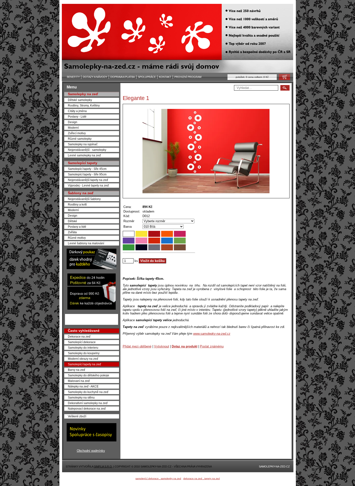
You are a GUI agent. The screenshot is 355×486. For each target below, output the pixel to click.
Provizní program (187, 76)
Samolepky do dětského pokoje (88, 375)
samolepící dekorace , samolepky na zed (158, 478)
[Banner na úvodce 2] (91, 308)
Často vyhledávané (83, 331)
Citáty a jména (77, 111)
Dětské (72, 221)
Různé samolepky (80, 138)
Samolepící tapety (82, 163)
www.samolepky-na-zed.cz (211, 333)
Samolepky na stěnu (81, 397)
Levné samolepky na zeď (84, 155)
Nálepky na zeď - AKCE (83, 386)
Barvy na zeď (76, 369)
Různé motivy (77, 237)
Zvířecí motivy (77, 133)
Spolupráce (147, 76)
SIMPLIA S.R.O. (103, 466)
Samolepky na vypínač (83, 144)
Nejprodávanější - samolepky (87, 149)
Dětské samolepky (80, 99)
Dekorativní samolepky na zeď (87, 403)
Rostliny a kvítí (77, 204)
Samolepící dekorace (82, 342)
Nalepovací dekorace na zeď (87, 408)
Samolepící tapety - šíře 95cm (87, 174)
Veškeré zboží (77, 416)
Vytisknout (161, 346)
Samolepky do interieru (83, 347)
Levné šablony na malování (86, 243)
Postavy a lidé (77, 226)
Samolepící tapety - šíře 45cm (87, 168)
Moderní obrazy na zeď (83, 358)
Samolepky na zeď (83, 94)
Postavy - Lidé (77, 116)
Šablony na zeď (80, 193)
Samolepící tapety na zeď (84, 364)
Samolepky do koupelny (83, 353)
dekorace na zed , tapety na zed (201, 478)
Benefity (73, 76)
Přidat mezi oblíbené (137, 346)
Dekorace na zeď (79, 336)
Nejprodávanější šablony (84, 198)
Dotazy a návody (95, 76)
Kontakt (165, 76)
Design (72, 122)
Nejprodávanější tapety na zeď (88, 179)
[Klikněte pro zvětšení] (206, 151)
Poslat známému (212, 346)
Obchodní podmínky (91, 451)
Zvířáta (72, 232)
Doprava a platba (122, 76)
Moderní (73, 127)
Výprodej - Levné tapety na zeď (88, 185)
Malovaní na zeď (79, 380)
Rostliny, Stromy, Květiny (84, 105)
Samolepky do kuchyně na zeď (88, 391)
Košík (283, 78)
